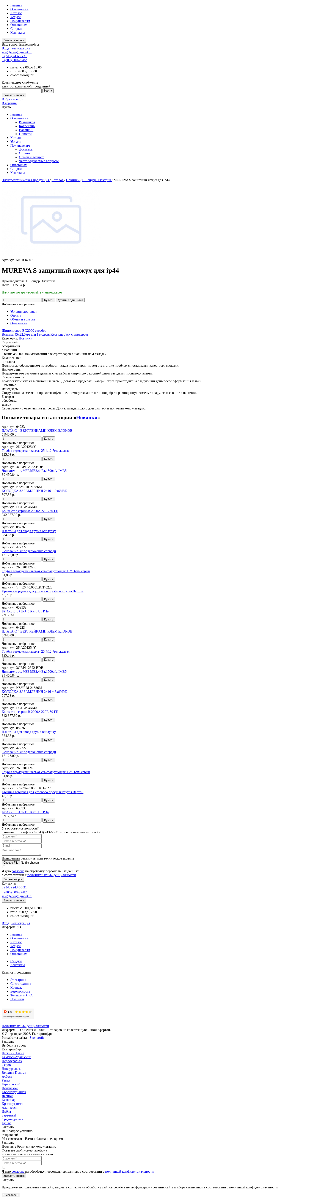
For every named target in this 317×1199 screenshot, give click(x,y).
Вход (5, 48)
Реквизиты (27, 122)
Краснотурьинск (14, 1092)
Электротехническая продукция (26, 180)
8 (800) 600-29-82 (14, 60)
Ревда (6, 1080)
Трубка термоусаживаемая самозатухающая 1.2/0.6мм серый (46, 571)
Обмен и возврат (31, 157)
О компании (19, 9)
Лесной (7, 1096)
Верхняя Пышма (14, 1072)
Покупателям (20, 21)
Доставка (26, 149)
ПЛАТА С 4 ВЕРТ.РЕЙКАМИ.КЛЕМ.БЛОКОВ (37, 430)
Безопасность (20, 991)
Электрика (18, 980)
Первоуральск (12, 1061)
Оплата (24, 153)
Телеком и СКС (21, 995)
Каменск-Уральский (16, 1057)
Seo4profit (37, 1037)
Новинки (73, 180)
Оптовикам (18, 25)
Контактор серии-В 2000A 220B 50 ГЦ (30, 511)
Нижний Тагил (13, 1053)
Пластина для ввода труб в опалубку (29, 531)
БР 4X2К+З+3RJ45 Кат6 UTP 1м (25, 611)
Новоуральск (11, 1069)
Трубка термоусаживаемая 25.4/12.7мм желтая (35, 450)
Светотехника (20, 983)
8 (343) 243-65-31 (14, 56)
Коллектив (27, 126)
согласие (18, 871)
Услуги (15, 17)
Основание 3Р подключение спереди (29, 551)
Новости (25, 134)
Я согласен (10, 1195)
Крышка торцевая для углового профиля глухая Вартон (42, 591)
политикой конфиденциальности (51, 875)
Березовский (11, 1084)
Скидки (16, 28)
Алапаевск (9, 1107)
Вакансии (26, 130)
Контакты (17, 32)
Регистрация (20, 48)
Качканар (9, 1100)
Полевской (10, 1088)
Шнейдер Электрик (97, 180)
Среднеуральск (13, 1119)
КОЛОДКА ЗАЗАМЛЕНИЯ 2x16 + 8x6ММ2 (34, 491)
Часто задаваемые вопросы (39, 161)
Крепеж (16, 987)
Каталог (16, 13)
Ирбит (6, 1111)
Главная (16, 5)
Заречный (9, 1115)
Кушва (6, 1123)
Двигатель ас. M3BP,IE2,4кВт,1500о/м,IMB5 (34, 471)
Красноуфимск (13, 1103)
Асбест (7, 1076)
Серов (6, 1065)
